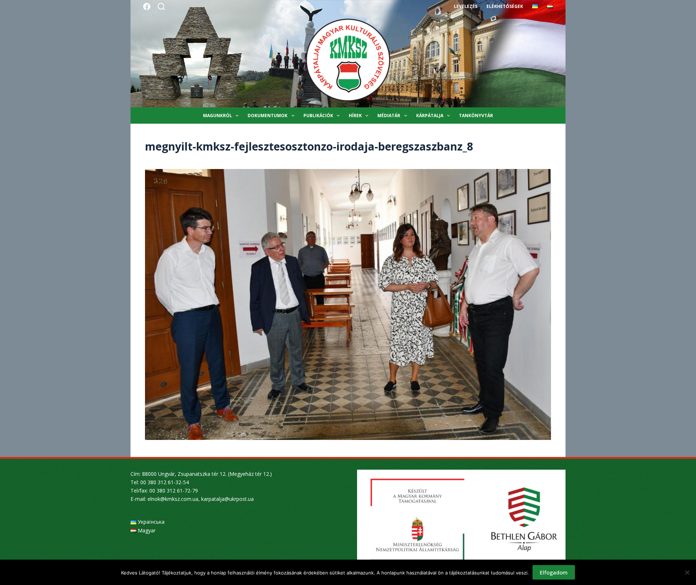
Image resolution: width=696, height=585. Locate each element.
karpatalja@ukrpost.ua (227, 498)
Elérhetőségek (504, 6)
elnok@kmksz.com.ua (173, 498)
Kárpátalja (429, 115)
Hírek (355, 115)
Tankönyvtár (476, 115)
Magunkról (217, 115)
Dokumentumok (267, 115)
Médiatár (388, 115)
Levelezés (465, 6)
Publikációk (318, 115)
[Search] (161, 6)
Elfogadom (554, 572)
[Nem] (687, 572)
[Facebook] (146, 6)
